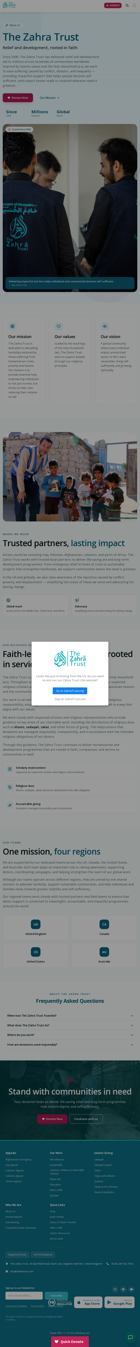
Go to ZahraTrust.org (70, 691)
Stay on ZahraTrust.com (70, 699)
